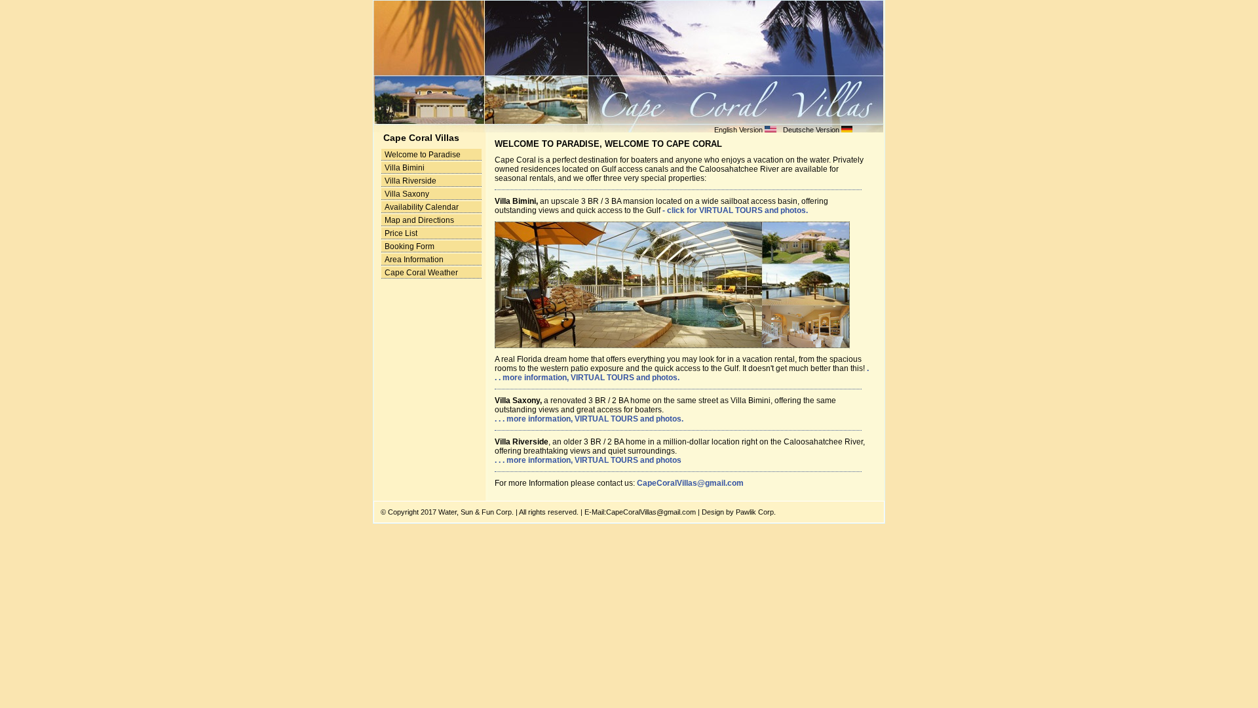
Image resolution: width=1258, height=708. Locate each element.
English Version (739, 130)
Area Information (414, 259)
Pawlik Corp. (755, 512)
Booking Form (409, 246)
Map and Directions (419, 220)
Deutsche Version (811, 130)
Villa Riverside (410, 181)
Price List (401, 233)
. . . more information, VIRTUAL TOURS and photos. (589, 418)
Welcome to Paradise (423, 154)
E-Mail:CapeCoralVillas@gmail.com (640, 512)
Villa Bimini (405, 167)
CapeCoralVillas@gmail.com (690, 483)
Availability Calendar (422, 207)
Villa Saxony (407, 194)
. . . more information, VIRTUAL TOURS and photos (588, 460)
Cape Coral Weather (421, 272)
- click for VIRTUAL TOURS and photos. (735, 210)
